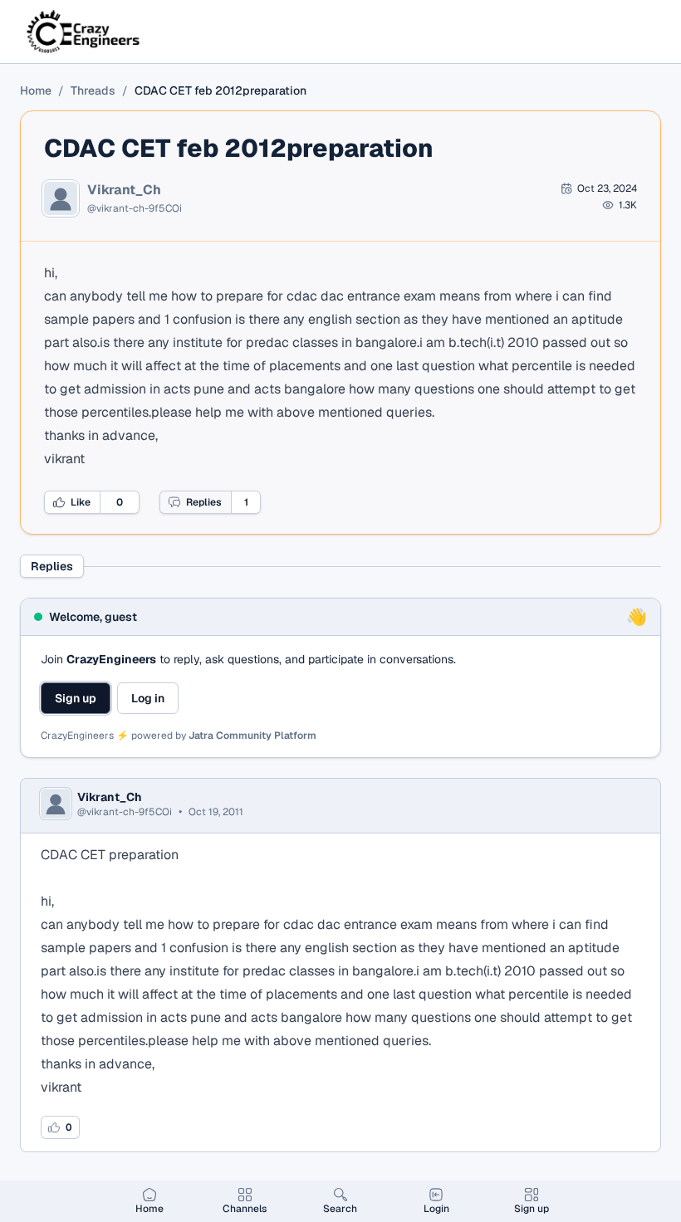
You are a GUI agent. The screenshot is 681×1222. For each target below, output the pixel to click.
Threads (93, 90)
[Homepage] (84, 31)
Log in (147, 698)
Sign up (75, 698)
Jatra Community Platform (252, 735)
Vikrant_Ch (124, 190)
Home (35, 90)
